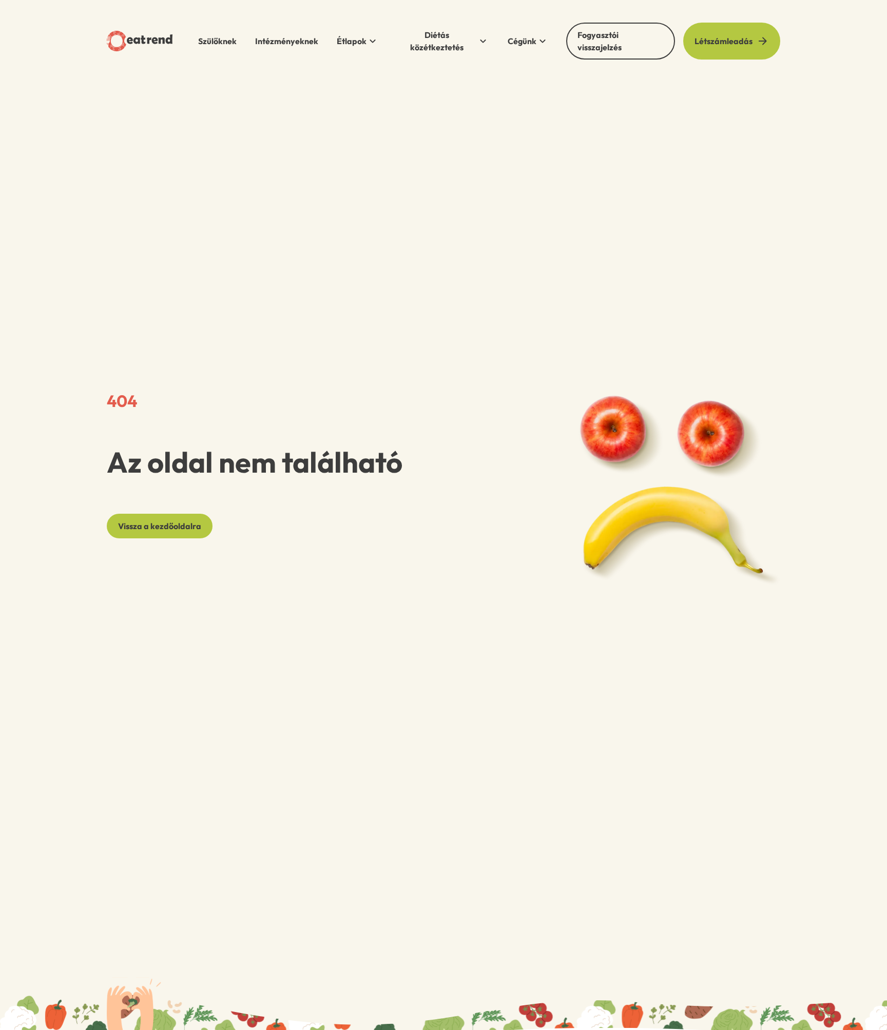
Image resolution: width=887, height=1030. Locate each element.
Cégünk (522, 41)
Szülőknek (217, 41)
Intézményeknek (286, 41)
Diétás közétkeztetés (437, 41)
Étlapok (352, 41)
